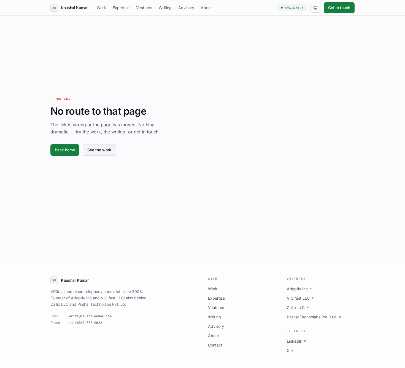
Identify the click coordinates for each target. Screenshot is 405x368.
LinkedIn (294, 341)
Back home (65, 149)
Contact (215, 345)
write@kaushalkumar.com (90, 316)
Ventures (144, 7)
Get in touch (339, 7)
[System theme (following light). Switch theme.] (315, 8)
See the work (99, 149)
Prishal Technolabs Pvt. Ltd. (312, 317)
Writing (165, 7)
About (206, 7)
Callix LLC (296, 307)
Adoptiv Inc (297, 288)
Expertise (121, 7)
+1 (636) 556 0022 (85, 323)
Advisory (186, 7)
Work (101, 7)
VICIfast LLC (298, 298)
